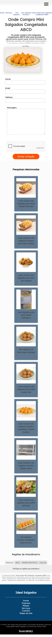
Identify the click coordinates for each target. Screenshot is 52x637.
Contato (26, 610)
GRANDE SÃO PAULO (29, 563)
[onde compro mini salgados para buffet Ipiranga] (26, 486)
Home (26, 600)
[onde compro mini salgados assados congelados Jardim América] (26, 410)
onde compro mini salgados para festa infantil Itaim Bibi (26, 204)
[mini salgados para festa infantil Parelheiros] (26, 299)
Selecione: (9, 563)
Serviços (26, 608)
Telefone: (9, 97)
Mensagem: (12, 108)
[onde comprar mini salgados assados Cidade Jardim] (26, 449)
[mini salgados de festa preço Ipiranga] (26, 336)
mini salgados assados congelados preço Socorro (26, 540)
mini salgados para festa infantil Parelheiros (26, 315)
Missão (26, 605)
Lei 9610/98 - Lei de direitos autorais (38, 580)
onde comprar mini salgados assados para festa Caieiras (26, 241)
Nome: (8, 79)
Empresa (26, 603)
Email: (8, 88)
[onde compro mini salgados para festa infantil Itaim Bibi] (26, 187)
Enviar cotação (26, 156)
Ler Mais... (26, 46)
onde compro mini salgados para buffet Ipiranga (26, 503)
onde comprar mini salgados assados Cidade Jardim (26, 466)
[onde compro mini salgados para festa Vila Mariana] (26, 262)
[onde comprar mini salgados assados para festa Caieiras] (26, 224)
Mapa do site (26, 613)
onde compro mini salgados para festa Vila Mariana (26, 278)
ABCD (18, 563)
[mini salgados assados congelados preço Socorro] (26, 524)
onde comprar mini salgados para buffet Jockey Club (26, 389)
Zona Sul (43, 563)
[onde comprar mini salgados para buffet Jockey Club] (26, 373)
